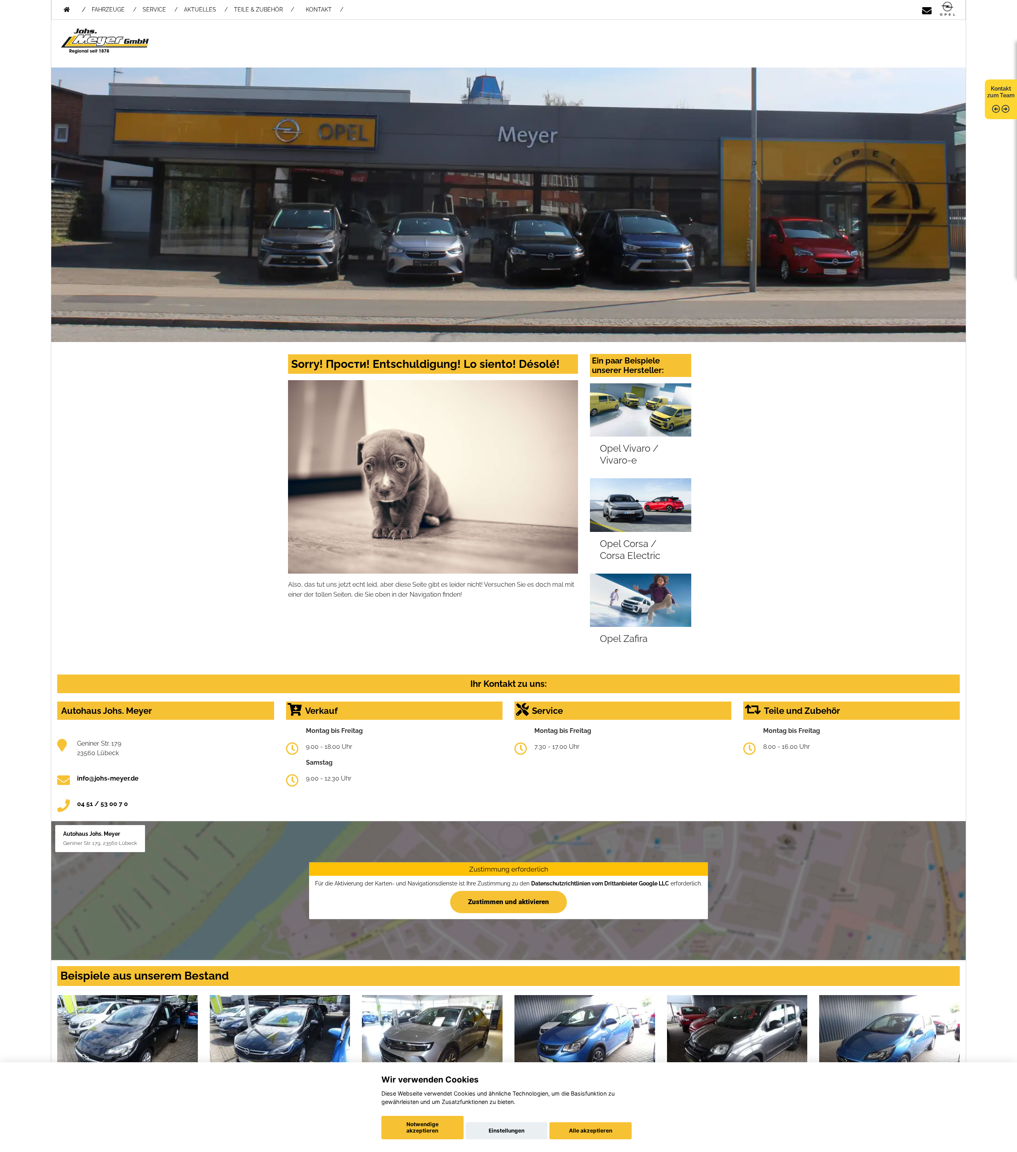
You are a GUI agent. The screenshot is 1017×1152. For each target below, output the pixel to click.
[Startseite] (947, 9)
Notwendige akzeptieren (422, 1127)
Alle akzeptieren (590, 1130)
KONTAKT (319, 9)
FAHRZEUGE (108, 9)
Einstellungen (506, 1130)
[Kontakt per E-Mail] (927, 9)
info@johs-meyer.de (108, 778)
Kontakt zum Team (1001, 92)
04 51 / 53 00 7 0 (102, 804)
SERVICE (154, 9)
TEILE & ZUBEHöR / (264, 9)
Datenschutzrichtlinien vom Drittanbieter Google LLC (600, 883)
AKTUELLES (200, 9)
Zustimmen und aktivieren (508, 901)
